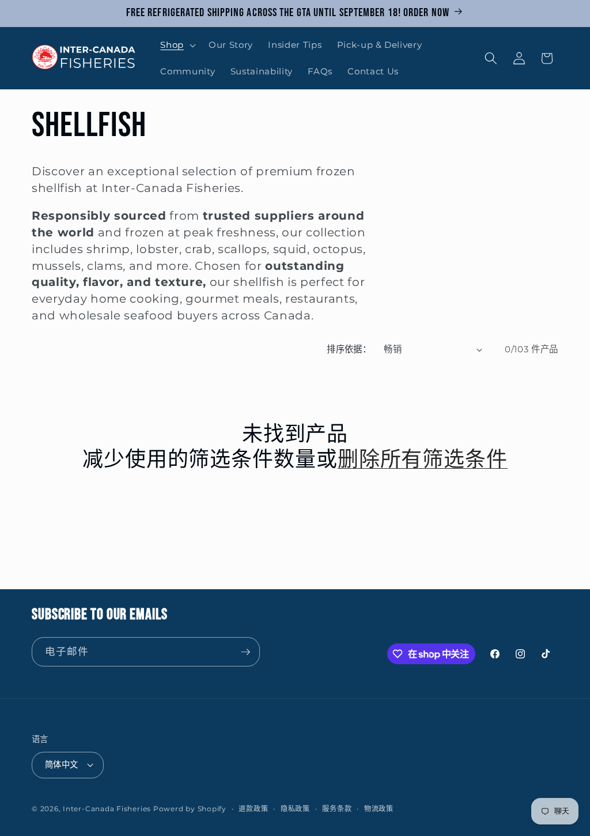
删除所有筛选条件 (423, 460)
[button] (177, 45)
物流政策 (379, 808)
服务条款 (336, 808)
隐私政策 (295, 808)
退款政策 (253, 808)
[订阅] (245, 652)
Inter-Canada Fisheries (107, 808)
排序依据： (349, 349)
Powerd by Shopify (189, 808)
